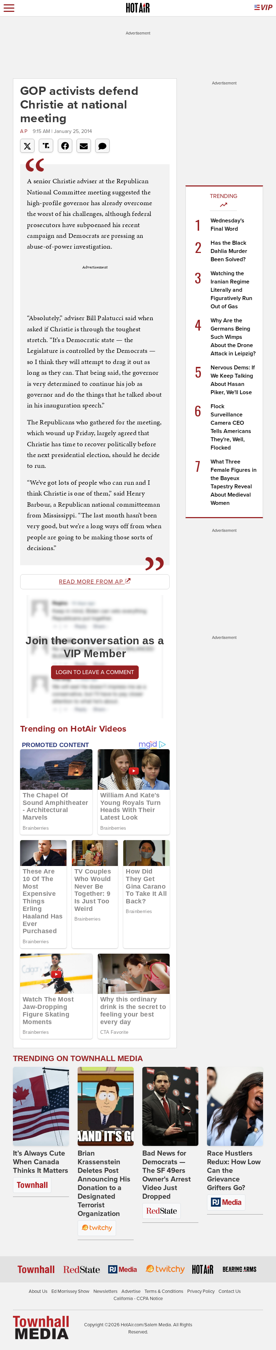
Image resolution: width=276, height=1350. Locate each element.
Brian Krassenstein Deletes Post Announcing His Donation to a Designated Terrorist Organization (104, 1183)
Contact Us (229, 1291)
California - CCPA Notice (138, 1298)
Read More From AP (92, 581)
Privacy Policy (201, 1291)
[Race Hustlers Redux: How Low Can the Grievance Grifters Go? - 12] (235, 1106)
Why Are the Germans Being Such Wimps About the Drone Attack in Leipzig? (233, 337)
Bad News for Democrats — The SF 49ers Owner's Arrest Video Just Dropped (166, 1175)
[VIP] (263, 8)
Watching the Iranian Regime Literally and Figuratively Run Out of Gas (231, 290)
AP (25, 131)
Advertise (131, 1291)
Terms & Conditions (163, 1291)
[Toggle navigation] (9, 8)
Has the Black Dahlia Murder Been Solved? (229, 251)
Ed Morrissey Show (70, 1291)
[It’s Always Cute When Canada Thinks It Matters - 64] (41, 1106)
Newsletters (105, 1291)
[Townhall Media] (41, 1327)
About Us (38, 1291)
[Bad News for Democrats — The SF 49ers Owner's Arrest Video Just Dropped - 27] (170, 1106)
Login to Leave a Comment (95, 672)
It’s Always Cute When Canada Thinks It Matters (40, 1162)
